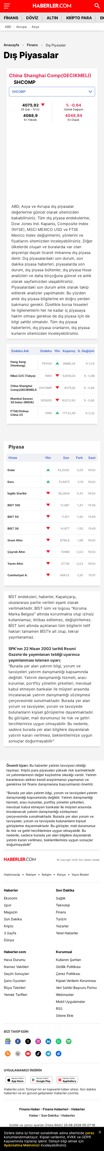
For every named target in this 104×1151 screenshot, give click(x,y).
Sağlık (61, 898)
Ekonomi (10, 898)
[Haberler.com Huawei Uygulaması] (67, 1080)
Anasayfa (11, 45)
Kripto (8, 926)
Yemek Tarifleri (15, 995)
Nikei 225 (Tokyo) (23, 376)
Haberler (11, 890)
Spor (7, 905)
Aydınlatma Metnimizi (22, 1145)
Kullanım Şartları (68, 960)
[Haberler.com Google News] (8, 1041)
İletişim (46, 874)
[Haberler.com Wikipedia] (18, 1054)
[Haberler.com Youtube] (28, 1054)
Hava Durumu (14, 960)
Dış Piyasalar (56, 45)
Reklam (31, 874)
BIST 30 (13, 528)
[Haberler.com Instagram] (38, 1041)
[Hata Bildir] (54, 1125)
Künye (61, 874)
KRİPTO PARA (79, 17)
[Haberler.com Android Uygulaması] (41, 1080)
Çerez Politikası (68, 974)
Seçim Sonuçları (16, 974)
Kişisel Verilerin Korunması (76, 981)
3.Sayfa (10, 933)
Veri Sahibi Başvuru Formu (76, 988)
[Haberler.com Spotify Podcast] (69, 1041)
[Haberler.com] (20, 860)
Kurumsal (64, 952)
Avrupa (21, 27)
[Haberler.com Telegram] (48, 1054)
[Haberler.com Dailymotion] (58, 1054)
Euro (10, 482)
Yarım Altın (15, 563)
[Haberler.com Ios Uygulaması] (15, 1080)
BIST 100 (13, 505)
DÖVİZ (32, 17)
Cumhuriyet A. (17, 575)
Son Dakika (13, 919)
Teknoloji (63, 905)
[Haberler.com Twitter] (28, 1041)
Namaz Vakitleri (16, 967)
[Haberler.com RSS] (8, 1054)
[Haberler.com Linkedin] (48, 1041)
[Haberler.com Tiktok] (38, 1054)
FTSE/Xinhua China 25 (19, 413)
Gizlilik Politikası (68, 967)
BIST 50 (13, 517)
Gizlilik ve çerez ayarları (26, 1125)
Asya (35, 27)
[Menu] (7, 6)
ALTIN (52, 17)
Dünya (9, 940)
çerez (89, 1133)
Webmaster (65, 995)
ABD (8, 27)
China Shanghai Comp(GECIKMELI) (23, 388)
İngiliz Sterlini (16, 493)
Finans (32, 45)
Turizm (61, 919)
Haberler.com (15, 952)
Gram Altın (14, 540)
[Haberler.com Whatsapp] (58, 1041)
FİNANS (11, 17)
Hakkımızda (12, 874)
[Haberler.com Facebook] (18, 1041)
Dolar (11, 470)
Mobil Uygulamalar (70, 1001)
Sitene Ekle (64, 1015)
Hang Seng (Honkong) (18, 363)
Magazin (10, 912)
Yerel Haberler (67, 933)
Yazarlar (62, 926)
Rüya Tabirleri (14, 988)
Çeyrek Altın (16, 552)
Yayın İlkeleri (80, 874)
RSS (59, 1008)
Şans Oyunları (15, 981)
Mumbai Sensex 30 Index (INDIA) (22, 400)
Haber (33, 1115)
